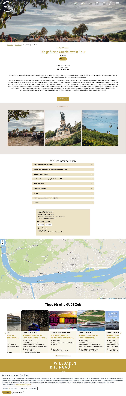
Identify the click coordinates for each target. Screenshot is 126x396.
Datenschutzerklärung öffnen (23, 384)
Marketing (33, 388)
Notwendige (14, 388)
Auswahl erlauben (18, 392)
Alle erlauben (6, 392)
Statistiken (24, 388)
